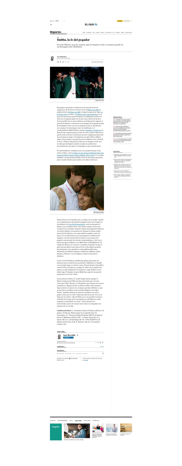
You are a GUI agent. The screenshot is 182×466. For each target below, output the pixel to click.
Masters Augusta (60, 353)
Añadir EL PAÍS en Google (98, 61)
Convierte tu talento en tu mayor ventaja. (74, 439)
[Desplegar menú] (51, 24)
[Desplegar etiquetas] (103, 353)
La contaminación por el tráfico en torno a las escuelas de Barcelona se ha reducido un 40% (122, 140)
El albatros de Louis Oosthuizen (86, 114)
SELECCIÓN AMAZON (62, 420)
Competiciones (79, 353)
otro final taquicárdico (77, 224)
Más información (60, 360)
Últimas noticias (128, 32)
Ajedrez (122, 32)
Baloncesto (89, 32)
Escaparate (52, 420)
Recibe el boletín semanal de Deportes (67, 342)
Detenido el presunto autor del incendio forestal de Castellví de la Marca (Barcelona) (122, 135)
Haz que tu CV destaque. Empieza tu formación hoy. (111, 434)
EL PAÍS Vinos (96, 420)
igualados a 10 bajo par (93, 130)
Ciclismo (97, 32)
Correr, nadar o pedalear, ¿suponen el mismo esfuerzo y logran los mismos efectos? (122, 176)
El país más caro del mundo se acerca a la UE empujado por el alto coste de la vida (122, 156)
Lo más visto (116, 151)
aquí (87, 360)
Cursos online (78, 420)
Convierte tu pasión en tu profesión (125, 434)
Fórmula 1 (102, 32)
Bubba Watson (68, 353)
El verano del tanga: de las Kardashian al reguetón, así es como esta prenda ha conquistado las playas (123, 161)
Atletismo (118, 32)
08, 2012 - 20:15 (65, 58)
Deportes (55, 32)
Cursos (71, 420)
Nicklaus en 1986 (74, 112)
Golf (113, 32)
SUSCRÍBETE (120, 20)
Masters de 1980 (93, 110)
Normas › (102, 346)
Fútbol (84, 32)
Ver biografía (67, 337)
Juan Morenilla (62, 56)
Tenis (94, 32)
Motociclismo (108, 32)
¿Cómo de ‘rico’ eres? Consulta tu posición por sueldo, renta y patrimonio (123, 171)
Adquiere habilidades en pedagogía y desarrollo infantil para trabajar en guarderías (97, 435)
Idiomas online (87, 420)
